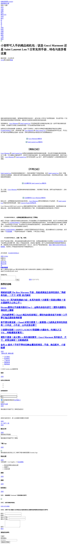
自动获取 (21, 462)
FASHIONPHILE (6, 130)
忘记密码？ (17, 400)
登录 (30, 279)
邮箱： (3, 515)
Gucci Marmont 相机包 (35, 138)
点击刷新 (17, 418)
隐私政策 (7, 362)
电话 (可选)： (5, 517)
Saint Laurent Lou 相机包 (35, 142)
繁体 (11, 60)
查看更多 (3, 288)
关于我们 (7, 356)
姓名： (3, 513)
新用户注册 (4, 404)
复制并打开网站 (5, 542)
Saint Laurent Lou (25, 123)
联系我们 (7, 358)
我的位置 (4, 353)
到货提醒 (9, 231)
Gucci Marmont (13, 123)
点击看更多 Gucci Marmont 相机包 (35, 198)
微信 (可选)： (5, 519)
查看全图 (10, 353)
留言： (3, 527)
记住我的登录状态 (8, 400)
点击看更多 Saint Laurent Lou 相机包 (35, 183)
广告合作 (7, 360)
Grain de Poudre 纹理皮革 (28, 203)
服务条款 (7, 364)
